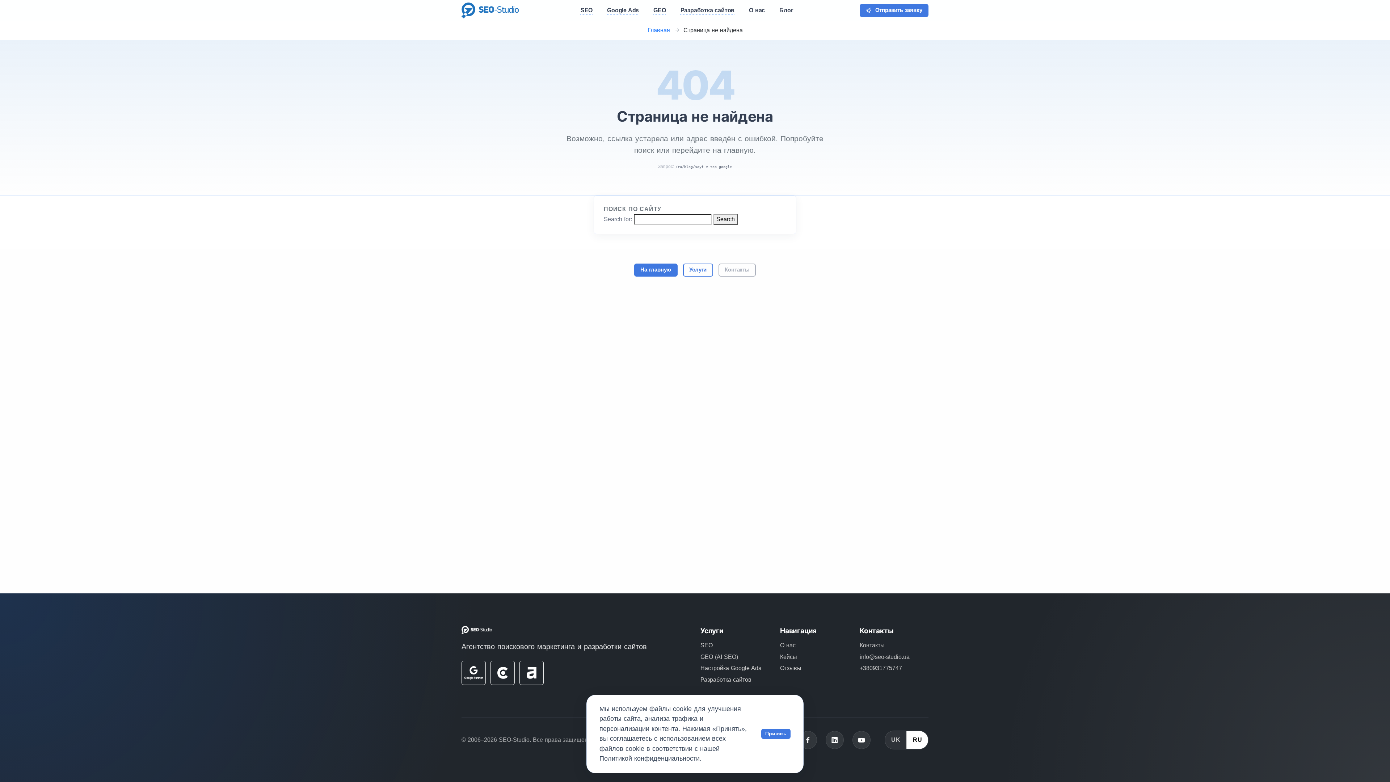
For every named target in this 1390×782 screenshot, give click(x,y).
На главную (655, 270)
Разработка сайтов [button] (708, 10)
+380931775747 (881, 668)
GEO (659, 10)
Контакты (737, 270)
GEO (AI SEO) (719, 657)
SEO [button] (587, 10)
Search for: (618, 219)
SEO (706, 645)
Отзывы (790, 668)
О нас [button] (757, 10)
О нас (788, 645)
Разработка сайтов (725, 680)
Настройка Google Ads (730, 668)
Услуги (698, 270)
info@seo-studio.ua (885, 657)
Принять (776, 733)
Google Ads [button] (623, 10)
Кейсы (788, 657)
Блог (786, 10)
